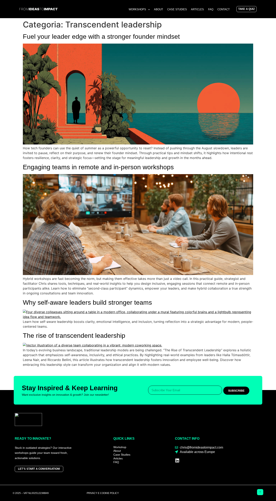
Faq (210, 9)
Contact (223, 9)
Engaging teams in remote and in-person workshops (98, 167)
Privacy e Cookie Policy (103, 493)
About (158, 9)
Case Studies (177, 9)
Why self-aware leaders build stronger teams (87, 302)
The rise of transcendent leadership (74, 335)
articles (197, 9)
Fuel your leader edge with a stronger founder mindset (101, 36)
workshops (137, 9)
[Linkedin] (177, 460)
